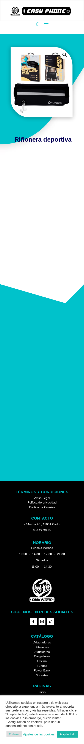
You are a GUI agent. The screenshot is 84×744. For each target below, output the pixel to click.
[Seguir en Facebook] (33, 621)
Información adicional (31, 165)
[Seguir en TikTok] (50, 621)
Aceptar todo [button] (67, 734)
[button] (64, 54)
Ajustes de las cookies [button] (39, 734)
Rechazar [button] (14, 734)
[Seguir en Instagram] (42, 621)
